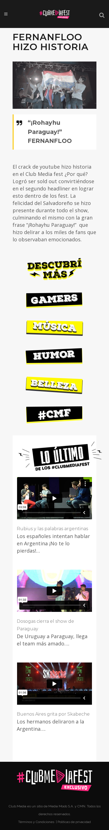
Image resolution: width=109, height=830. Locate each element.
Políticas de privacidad (74, 822)
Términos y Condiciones (36, 822)
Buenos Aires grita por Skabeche (53, 714)
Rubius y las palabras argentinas (52, 528)
